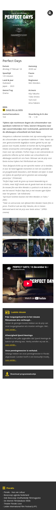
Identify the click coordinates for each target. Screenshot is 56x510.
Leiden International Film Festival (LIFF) (20, 506)
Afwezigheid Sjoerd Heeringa (19, 335)
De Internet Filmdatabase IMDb (17, 501)
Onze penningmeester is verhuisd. (21, 350)
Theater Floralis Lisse (13, 503)
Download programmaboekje (23, 374)
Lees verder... (10, 329)
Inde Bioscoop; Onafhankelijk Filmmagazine (22, 498)
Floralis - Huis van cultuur (14, 492)
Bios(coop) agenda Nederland (16, 495)
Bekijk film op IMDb (14, 110)
